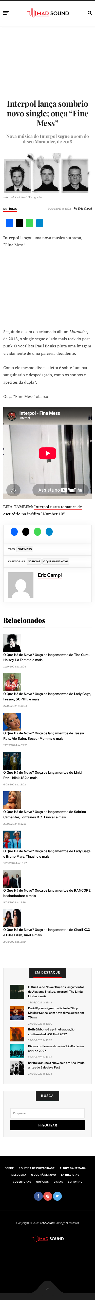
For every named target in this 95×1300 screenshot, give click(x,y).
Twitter (57, 1196)
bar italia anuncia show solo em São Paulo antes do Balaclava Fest (56, 1065)
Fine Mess (25, 549)
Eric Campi (85, 208)
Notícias (10, 209)
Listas (58, 1181)
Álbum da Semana (73, 1168)
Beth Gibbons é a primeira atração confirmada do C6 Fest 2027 (51, 1032)
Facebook (38, 1196)
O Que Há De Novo (55, 561)
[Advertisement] (48, 288)
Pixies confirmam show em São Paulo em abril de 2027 (56, 1048)
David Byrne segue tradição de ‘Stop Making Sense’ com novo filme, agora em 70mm (56, 1012)
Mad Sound (47, 1223)
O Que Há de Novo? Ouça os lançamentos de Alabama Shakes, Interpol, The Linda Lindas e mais (56, 991)
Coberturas (22, 1181)
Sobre (9, 1168)
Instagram (47, 1196)
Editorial (75, 1181)
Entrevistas (70, 1174)
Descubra (18, 1174)
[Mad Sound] (47, 13)
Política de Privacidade (36, 1168)
